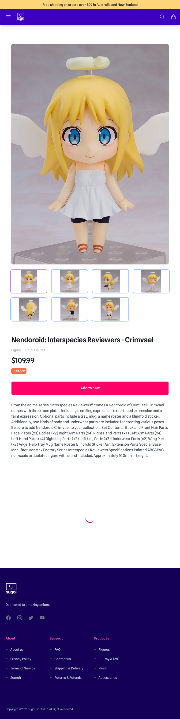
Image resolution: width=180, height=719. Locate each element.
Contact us (62, 659)
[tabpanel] (90, 154)
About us (16, 649)
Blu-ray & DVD (108, 659)
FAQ (57, 649)
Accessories (107, 677)
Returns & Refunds (68, 677)
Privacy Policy (20, 659)
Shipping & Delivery (68, 668)
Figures (104, 649)
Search (15, 677)
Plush (102, 668)
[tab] (28, 281)
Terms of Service (22, 668)
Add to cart (90, 388)
